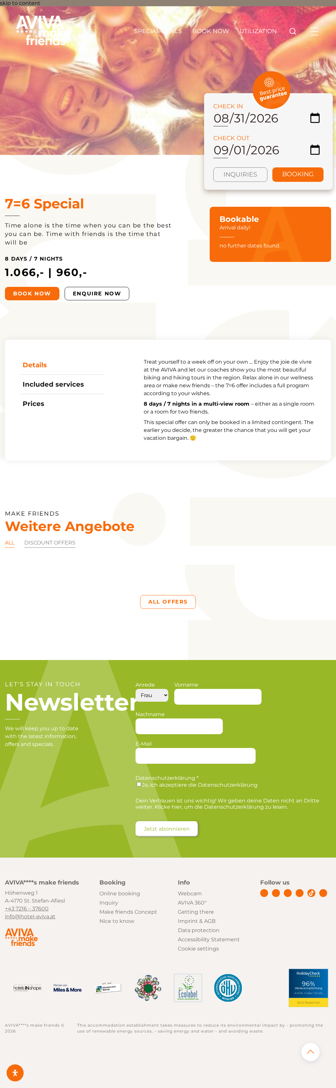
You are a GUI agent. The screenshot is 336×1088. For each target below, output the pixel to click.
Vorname (186, 685)
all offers (168, 602)
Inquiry (108, 903)
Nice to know (116, 921)
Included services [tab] (53, 384)
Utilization (258, 31)
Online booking (119, 893)
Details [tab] (35, 365)
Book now (210, 31)
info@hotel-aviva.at (30, 916)
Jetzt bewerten (308, 1002)
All (9, 543)
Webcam (190, 893)
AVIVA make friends (308, 993)
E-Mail (144, 744)
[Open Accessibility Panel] (15, 1072)
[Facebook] (264, 893)
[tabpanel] (229, 400)
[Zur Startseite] (43, 44)
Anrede (145, 685)
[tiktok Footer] (311, 893)
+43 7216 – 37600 (27, 909)
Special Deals (158, 31)
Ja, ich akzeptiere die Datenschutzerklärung (200, 785)
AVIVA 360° (192, 903)
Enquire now (97, 293)
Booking (298, 174)
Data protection (199, 930)
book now (32, 293)
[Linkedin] (288, 893)
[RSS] (323, 893)
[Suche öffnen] (293, 31)
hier (177, 807)
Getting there (196, 912)
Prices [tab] (33, 404)
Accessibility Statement (209, 939)
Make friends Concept (128, 912)
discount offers (49, 543)
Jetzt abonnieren (167, 829)
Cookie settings (198, 949)
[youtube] (300, 893)
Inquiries (240, 174)
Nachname (150, 714)
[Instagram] (276, 893)
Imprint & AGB (197, 921)
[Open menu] (314, 31)
